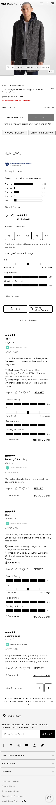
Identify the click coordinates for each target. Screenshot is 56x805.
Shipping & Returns (42, 132)
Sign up (47, 734)
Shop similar (15, 117)
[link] (3, 745)
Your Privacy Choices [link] (11, 801)
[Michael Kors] (11, 3)
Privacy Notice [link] (8, 786)
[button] (49, 798)
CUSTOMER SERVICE (13, 755)
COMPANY (7, 771)
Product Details (14, 132)
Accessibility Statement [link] (13, 796)
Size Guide (49, 107)
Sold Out (41, 117)
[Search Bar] (47, 3)
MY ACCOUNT (9, 763)
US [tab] (10, 107)
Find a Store (13, 715)
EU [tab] (15, 107)
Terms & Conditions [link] (10, 791)
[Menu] (52, 3)
